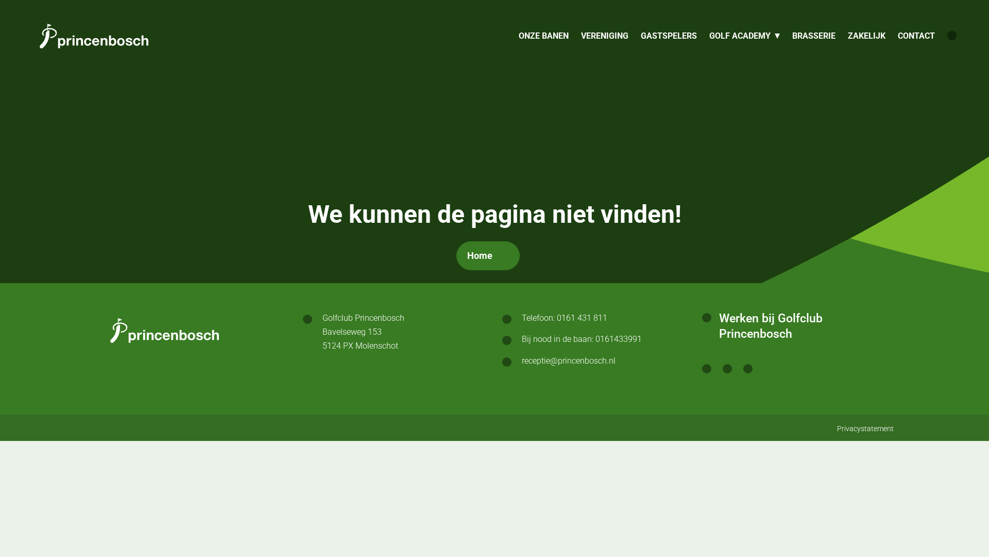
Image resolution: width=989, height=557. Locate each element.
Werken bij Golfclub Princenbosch (771, 326)
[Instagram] (727, 370)
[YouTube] (748, 370)
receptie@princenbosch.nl (569, 361)
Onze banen (544, 36)
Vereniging (604, 36)
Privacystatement (865, 428)
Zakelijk (866, 36)
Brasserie (813, 36)
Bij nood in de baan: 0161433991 (582, 339)
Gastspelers (669, 36)
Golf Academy (740, 36)
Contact (916, 36)
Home (479, 255)
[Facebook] (706, 370)
